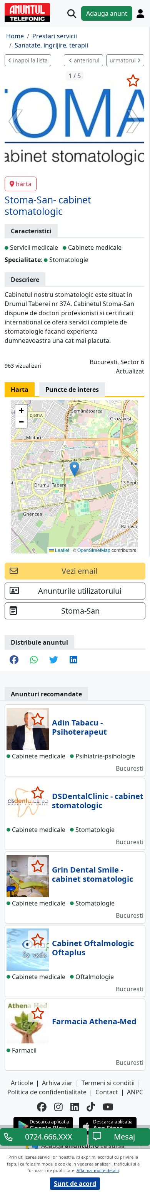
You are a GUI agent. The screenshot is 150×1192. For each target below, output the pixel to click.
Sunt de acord (75, 1183)
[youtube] (108, 1107)
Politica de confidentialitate (47, 1092)
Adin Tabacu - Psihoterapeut (79, 727)
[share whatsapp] (34, 660)
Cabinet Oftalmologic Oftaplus (93, 948)
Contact (106, 1092)
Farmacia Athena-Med (94, 1021)
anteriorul (86, 60)
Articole (22, 1083)
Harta (19, 389)
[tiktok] (91, 1107)
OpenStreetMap (93, 550)
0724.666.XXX (48, 1136)
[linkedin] (74, 1107)
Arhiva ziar (57, 1083)
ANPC (135, 1092)
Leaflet (61, 550)
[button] (74, 469)
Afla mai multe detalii (98, 1170)
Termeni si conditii (108, 1083)
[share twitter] (53, 660)
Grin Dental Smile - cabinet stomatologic (92, 874)
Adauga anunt (106, 13)
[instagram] (58, 1107)
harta (24, 184)
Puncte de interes (72, 389)
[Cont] (140, 13)
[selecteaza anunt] (132, 80)
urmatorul (123, 60)
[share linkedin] (73, 660)
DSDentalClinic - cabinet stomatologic (97, 800)
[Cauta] (71, 14)
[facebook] (42, 1107)
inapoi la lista (30, 60)
